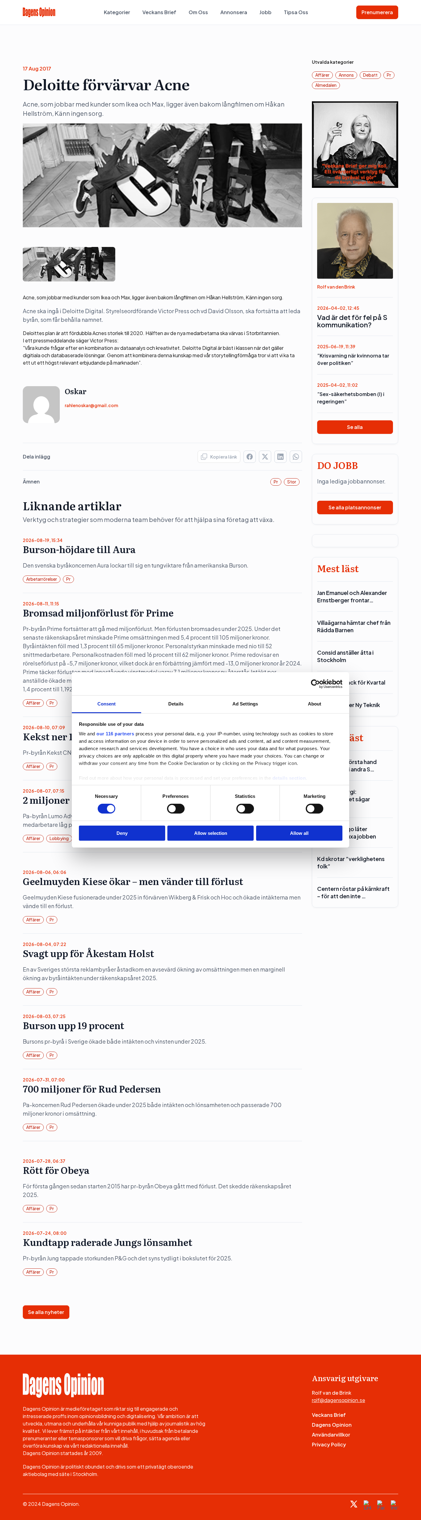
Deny (122, 833)
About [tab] (314, 703)
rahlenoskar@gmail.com (91, 405)
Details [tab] (175, 703)
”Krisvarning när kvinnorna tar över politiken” (353, 359)
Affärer (33, 702)
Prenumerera (377, 12)
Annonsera (233, 12)
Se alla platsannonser (355, 507)
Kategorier (117, 12)
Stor (291, 481)
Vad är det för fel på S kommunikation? (352, 320)
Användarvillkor (331, 1434)
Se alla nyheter (46, 1312)
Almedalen (326, 85)
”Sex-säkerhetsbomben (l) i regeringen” (350, 398)
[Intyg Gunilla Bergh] (355, 144)
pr (276, 481)
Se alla (355, 427)
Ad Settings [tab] (245, 703)
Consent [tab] (106, 703)
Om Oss (198, 12)
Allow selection (210, 833)
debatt (370, 75)
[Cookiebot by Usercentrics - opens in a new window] (315, 683)
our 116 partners (115, 733)
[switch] (176, 809)
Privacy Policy (329, 1444)
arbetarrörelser (41, 579)
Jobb (266, 12)
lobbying (59, 838)
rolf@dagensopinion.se (338, 1400)
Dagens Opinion (332, 1424)
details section (289, 778)
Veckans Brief (159, 12)
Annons (346, 75)
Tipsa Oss (296, 12)
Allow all (299, 833)
